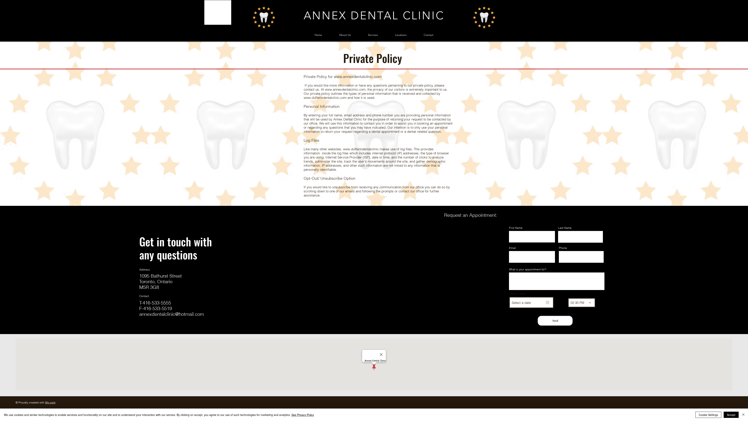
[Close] (743, 415)
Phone (563, 248)
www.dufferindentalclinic (361, 149)
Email (512, 248)
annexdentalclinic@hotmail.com (171, 314)
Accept (731, 415)
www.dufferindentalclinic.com (325, 98)
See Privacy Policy (302, 415)
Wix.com (50, 402)
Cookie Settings (708, 415)
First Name (515, 227)
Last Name (565, 227)
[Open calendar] (547, 302)
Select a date (519, 293)
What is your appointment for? (527, 269)
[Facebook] (141, 329)
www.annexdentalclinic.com (358, 76)
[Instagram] (148, 329)
